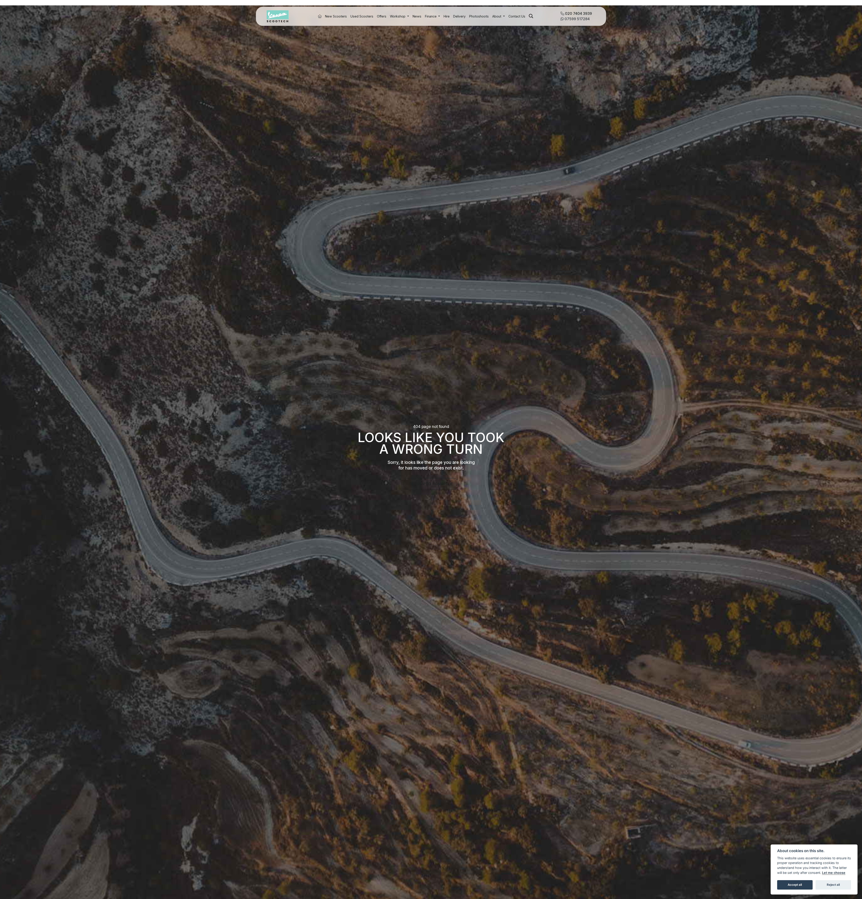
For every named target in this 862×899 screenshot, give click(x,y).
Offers (381, 16)
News (417, 16)
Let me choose (833, 873)
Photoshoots (479, 16)
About (497, 16)
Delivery (459, 16)
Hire (447, 16)
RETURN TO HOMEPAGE (431, 484)
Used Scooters (361, 16)
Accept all (795, 884)
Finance (431, 16)
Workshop (398, 16)
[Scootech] (277, 16)
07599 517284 (577, 19)
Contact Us (516, 16)
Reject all (833, 884)
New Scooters (336, 16)
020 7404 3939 (578, 13)
